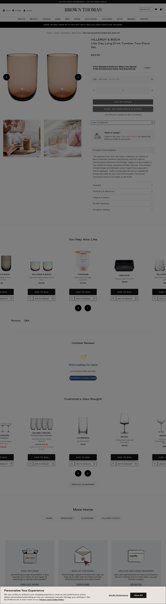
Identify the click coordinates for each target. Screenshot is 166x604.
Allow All (138, 595)
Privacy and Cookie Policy (51, 599)
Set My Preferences (118, 595)
